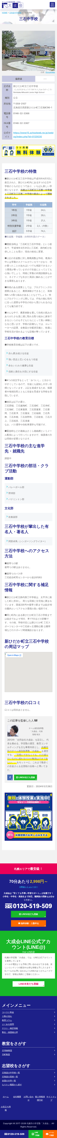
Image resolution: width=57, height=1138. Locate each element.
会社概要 (17, 1096)
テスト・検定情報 (10, 1028)
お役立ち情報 (6, 1108)
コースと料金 (8, 1012)
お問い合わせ (29, 1098)
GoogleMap (50, 72)
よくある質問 (8, 1024)
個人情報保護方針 (40, 1098)
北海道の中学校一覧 (11, 1072)
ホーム (6, 1096)
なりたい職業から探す (12, 1084)
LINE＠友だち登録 (27, 777)
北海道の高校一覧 (10, 1076)
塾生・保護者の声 (10, 1032)
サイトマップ (51, 1098)
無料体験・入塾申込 (30, 923)
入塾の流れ (7, 1016)
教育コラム (7, 1020)
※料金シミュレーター (28, 887)
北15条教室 (7, 1050)
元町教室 (6, 1054)
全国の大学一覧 (9, 1080)
